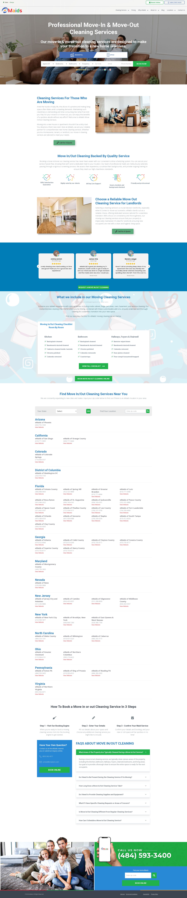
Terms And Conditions (131, 894)
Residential (79, 55)
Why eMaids (142, 10)
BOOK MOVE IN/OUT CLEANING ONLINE (94, 379)
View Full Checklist (91, 366)
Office (112, 55)
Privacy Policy (154, 894)
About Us (154, 10)
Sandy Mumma (131, 259)
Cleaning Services (121, 10)
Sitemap (122, 894)
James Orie (56, 259)
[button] (148, 266)
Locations (170, 10)
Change (12, 2)
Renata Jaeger (93, 259)
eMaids (11, 10)
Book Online (155, 2)
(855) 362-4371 (48, 756)
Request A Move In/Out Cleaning (94, 287)
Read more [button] (56, 276)
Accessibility (146, 894)
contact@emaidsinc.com (51, 762)
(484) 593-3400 (175, 2)
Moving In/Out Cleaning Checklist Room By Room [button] (56, 326)
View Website (39, 427)
